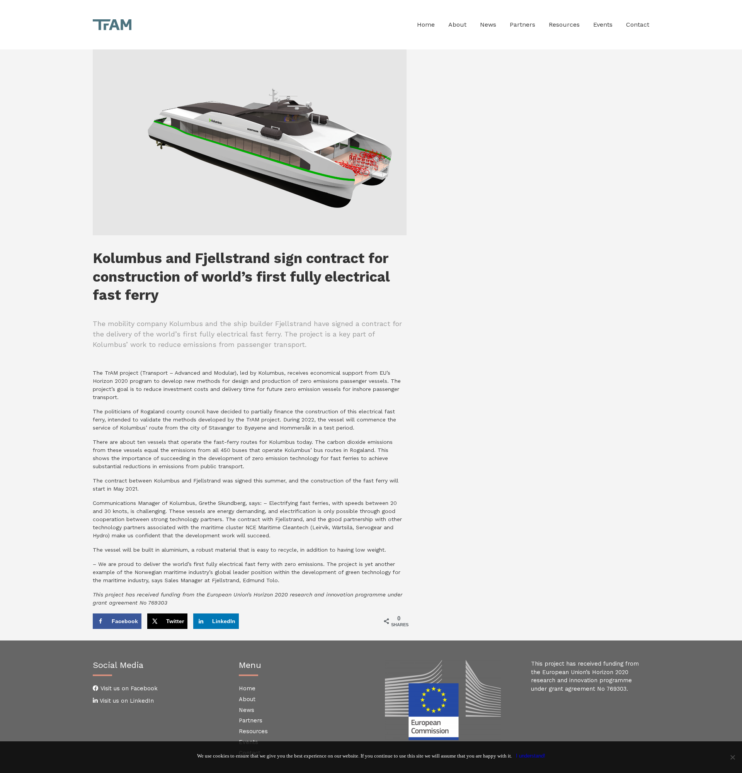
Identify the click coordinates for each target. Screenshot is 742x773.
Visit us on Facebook (128, 688)
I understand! (530, 756)
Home (247, 688)
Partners (250, 720)
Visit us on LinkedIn (126, 700)
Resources (253, 731)
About (247, 699)
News (246, 710)
